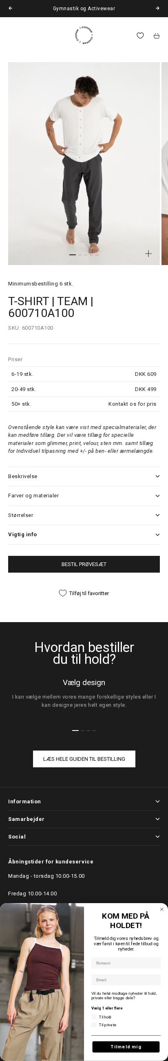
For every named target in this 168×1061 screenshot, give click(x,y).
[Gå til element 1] (72, 254)
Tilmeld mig (126, 1047)
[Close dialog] (162, 909)
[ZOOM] (148, 253)
